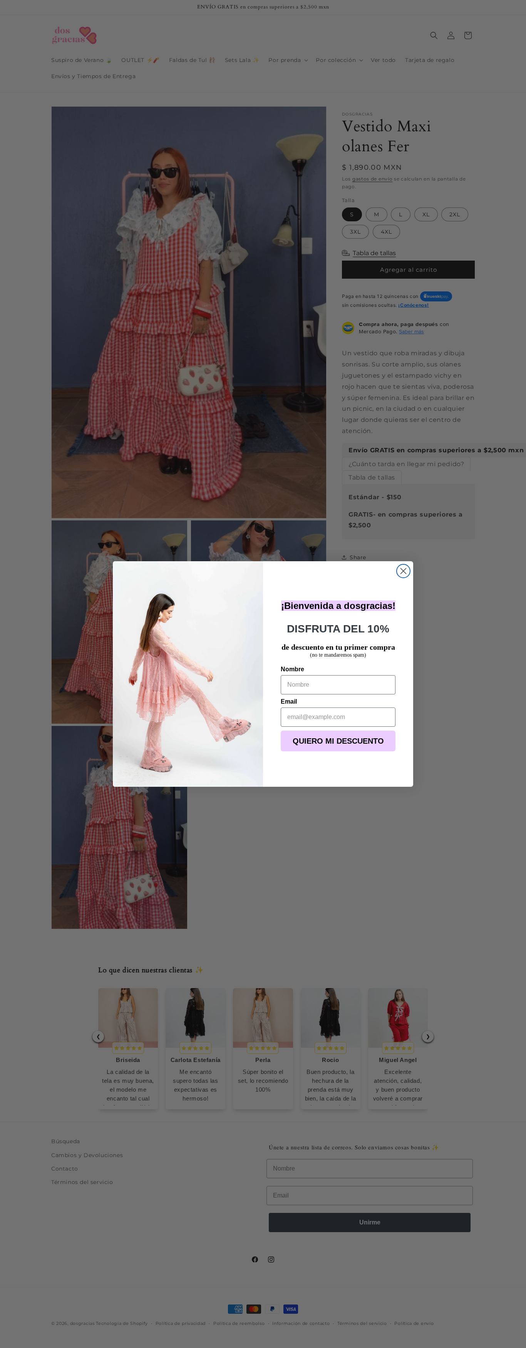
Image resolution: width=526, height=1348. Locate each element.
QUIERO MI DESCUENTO (338, 741)
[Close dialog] (403, 571)
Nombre (292, 669)
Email (289, 701)
